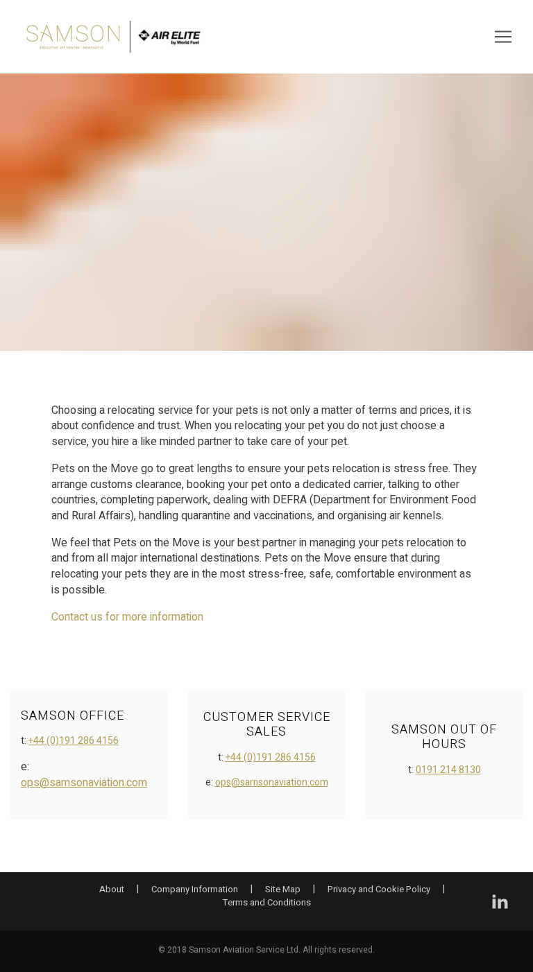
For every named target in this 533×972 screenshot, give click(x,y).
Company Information (194, 889)
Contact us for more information (127, 617)
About (111, 889)
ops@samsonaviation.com (84, 782)
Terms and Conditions (267, 902)
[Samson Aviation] (114, 37)
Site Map (283, 889)
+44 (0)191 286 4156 (73, 741)
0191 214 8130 (448, 770)
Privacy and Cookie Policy (379, 889)
